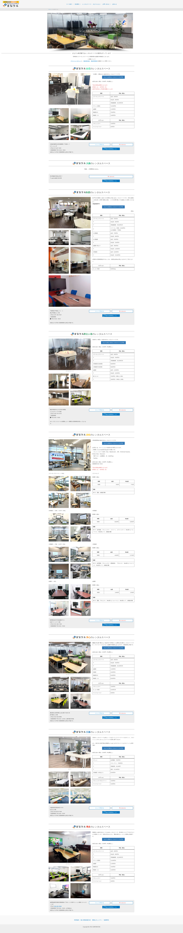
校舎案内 (77, 4)
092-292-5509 (57, 906)
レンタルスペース (86, 4)
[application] (72, 4)
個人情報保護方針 (86, 920)
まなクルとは (96, 4)
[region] (90, 32)
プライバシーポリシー (76, 61)
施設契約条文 (86, 61)
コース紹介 (69, 4)
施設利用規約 (94, 61)
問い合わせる (122, 144)
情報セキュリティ (97, 920)
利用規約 (76, 920)
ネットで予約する (99, 144)
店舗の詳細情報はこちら (111, 149)
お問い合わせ (106, 4)
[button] (113, 77)
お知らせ (114, 4)
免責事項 (106, 920)
